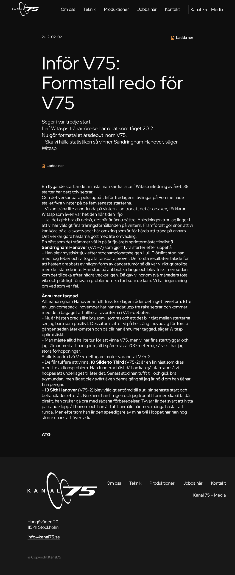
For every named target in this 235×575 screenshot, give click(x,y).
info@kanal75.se (44, 537)
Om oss (68, 9)
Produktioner (116, 9)
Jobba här (147, 9)
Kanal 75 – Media (206, 9)
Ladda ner (184, 37)
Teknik (89, 9)
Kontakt (172, 9)
